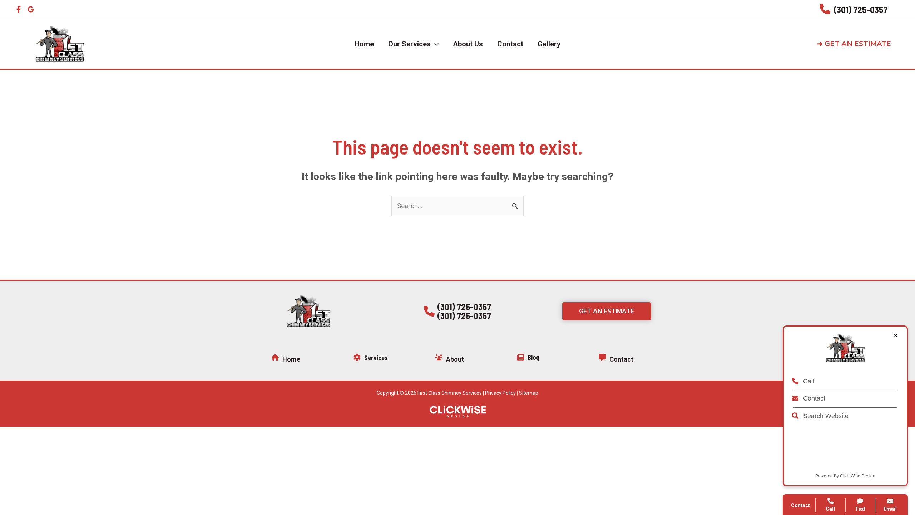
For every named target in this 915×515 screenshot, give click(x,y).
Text (860, 509)
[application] (435, 44)
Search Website (825, 416)
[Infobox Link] (853, 9)
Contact (813, 398)
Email (890, 509)
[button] (859, 44)
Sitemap (528, 393)
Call (807, 381)
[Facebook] (19, 9)
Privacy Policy (500, 393)
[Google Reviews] (31, 9)
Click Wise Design (857, 476)
